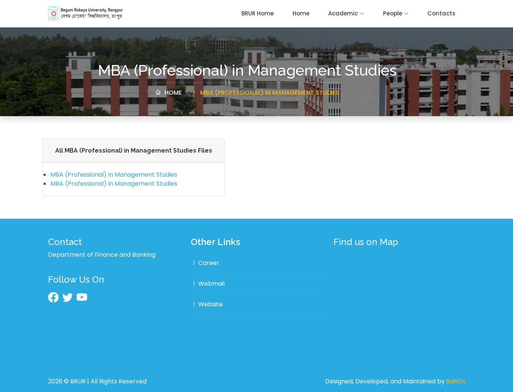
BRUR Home (257, 13)
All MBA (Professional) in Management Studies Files (133, 150)
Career (208, 263)
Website (210, 304)
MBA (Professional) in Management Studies (269, 92)
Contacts (441, 13)
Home (301, 13)
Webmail (211, 283)
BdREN (455, 381)
